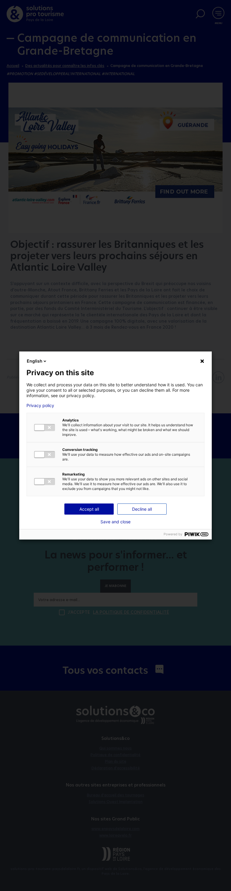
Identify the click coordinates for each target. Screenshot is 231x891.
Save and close (115, 521)
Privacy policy (40, 405)
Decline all (142, 509)
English (34, 360)
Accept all (89, 509)
